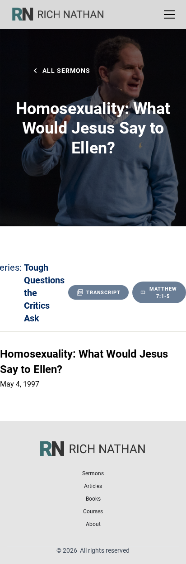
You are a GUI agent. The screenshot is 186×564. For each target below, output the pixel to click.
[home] (63, 14)
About (93, 523)
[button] (167, 14)
